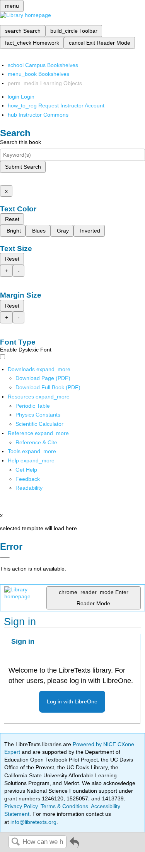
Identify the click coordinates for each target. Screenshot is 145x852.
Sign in (22, 641)
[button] (27, 479)
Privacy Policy (21, 806)
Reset (12, 219)
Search (15, 842)
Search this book (20, 142)
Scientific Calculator (39, 424)
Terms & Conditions (64, 806)
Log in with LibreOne (72, 701)
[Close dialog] (5, 557)
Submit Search (23, 167)
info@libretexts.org (32, 822)
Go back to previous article (74, 845)
